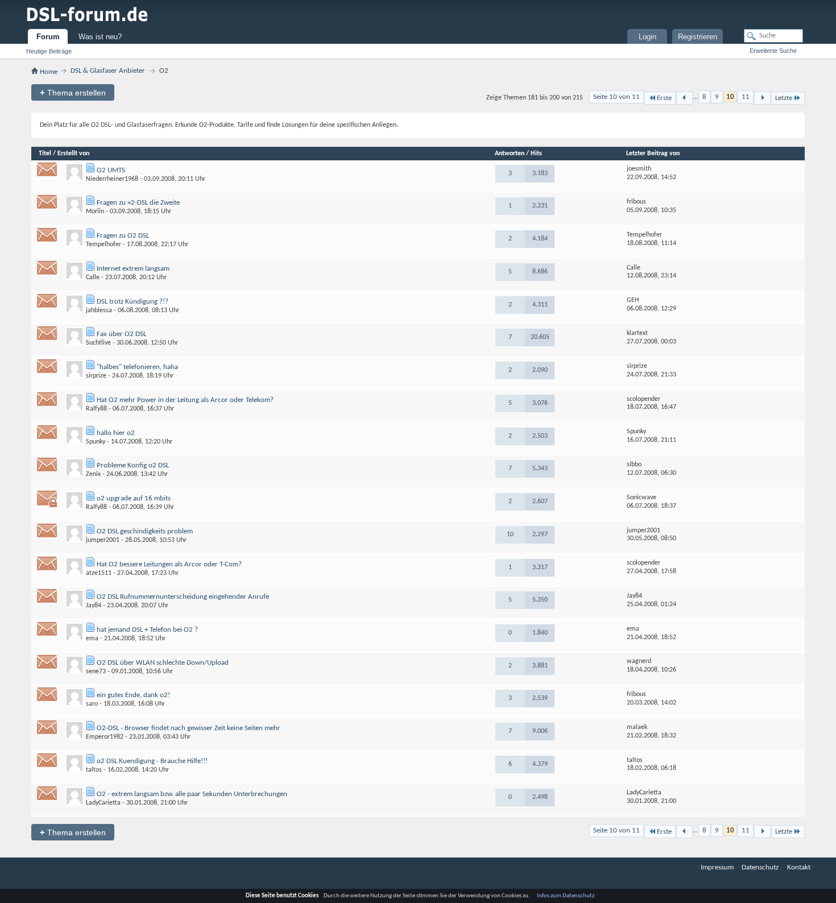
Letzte (783, 98)
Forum (48, 36)
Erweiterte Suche (773, 50)
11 (746, 97)
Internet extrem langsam (133, 268)
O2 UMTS (111, 170)
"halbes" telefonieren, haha (137, 367)
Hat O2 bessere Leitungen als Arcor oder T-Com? (169, 564)
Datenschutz (760, 867)
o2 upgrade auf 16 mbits (134, 498)
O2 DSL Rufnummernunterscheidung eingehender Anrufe (183, 596)
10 (730, 97)
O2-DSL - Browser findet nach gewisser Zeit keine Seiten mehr (188, 728)
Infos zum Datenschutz (565, 896)
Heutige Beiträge (49, 51)
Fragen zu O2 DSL (123, 235)
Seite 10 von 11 (616, 97)
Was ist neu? (100, 36)
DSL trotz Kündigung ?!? (132, 301)
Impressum (717, 867)
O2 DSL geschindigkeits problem (145, 531)
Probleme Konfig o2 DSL (133, 465)
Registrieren (697, 36)
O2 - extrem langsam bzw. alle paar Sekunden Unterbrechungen (192, 794)
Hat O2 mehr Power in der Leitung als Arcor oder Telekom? (185, 400)
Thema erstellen (73, 92)
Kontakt (798, 867)
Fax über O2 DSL (121, 334)
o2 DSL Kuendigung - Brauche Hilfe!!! (152, 761)
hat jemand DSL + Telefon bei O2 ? (147, 629)
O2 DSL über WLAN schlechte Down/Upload (163, 662)
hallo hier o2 (116, 433)
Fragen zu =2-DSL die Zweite (138, 202)
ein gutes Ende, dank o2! (133, 695)
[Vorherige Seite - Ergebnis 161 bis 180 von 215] (684, 98)
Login (647, 36)
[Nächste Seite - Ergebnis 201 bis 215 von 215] (762, 98)
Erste (664, 98)
